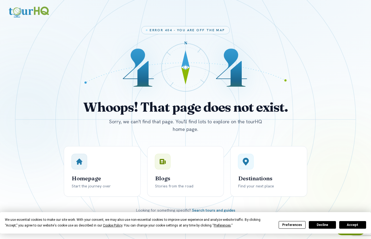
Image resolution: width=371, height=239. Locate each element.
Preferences (292, 225)
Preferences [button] (222, 225)
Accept (352, 225)
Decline (322, 225)
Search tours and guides (213, 210)
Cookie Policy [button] (112, 225)
